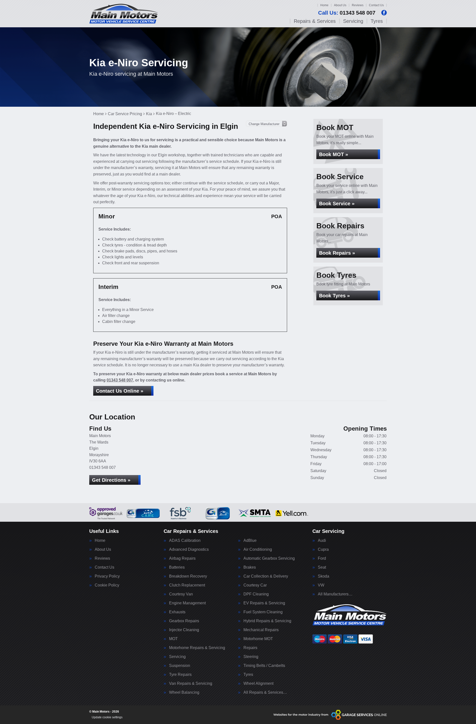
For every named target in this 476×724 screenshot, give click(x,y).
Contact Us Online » (119, 391)
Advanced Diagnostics (189, 550)
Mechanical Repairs (261, 630)
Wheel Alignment (258, 684)
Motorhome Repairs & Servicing (197, 648)
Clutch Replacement (187, 585)
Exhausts (177, 612)
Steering (250, 657)
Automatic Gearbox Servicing (269, 558)
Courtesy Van (181, 594)
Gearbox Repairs (184, 621)
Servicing (353, 21)
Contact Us (376, 5)
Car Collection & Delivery (265, 576)
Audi (322, 541)
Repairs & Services (315, 21)
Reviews (357, 5)
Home (324, 5)
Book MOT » (333, 154)
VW (321, 585)
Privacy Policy (107, 576)
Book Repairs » (337, 253)
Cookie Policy (107, 585)
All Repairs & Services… (265, 692)
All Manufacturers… (335, 594)
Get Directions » (111, 480)
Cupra (323, 550)
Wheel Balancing (184, 692)
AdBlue (250, 541)
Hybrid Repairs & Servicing (267, 621)
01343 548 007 (346, 13)
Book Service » (337, 203)
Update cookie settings (107, 717)
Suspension (179, 666)
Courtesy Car (255, 585)
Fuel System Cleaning (263, 612)
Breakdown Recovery (188, 576)
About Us (340, 5)
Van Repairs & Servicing (190, 684)
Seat (322, 567)
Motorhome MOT (258, 639)
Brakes (249, 567)
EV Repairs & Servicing (264, 603)
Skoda (323, 576)
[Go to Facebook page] (384, 12)
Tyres (377, 21)
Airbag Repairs (182, 558)
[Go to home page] (123, 14)
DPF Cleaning (256, 594)
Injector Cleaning (184, 630)
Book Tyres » (334, 295)
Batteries (177, 567)
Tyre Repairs (180, 675)
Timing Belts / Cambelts (264, 666)
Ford (322, 558)
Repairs (250, 648)
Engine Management (187, 603)
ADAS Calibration (185, 541)
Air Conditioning (257, 550)
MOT (173, 639)
